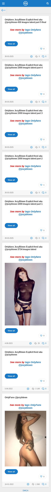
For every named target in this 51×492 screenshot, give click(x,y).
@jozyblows (25, 32)
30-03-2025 (9, 56)
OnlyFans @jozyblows (16, 397)
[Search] (47, 3)
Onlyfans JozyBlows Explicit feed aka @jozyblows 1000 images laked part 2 (23, 157)
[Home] (3, 10)
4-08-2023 (9, 343)
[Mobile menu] (3, 3)
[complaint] (31, 56)
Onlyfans (36, 29)
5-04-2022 (9, 389)
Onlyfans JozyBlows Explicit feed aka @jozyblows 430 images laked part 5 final (25, 20)
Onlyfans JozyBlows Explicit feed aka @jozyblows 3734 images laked (23, 248)
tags (27, 29)
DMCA (25, 490)
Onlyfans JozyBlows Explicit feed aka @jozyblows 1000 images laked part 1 (23, 202)
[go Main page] (25, 3)
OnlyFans (35, 405)
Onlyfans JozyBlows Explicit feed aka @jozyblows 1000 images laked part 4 (23, 66)
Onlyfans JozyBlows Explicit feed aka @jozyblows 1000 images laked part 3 (23, 111)
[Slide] (25, 324)
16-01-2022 (9, 484)
